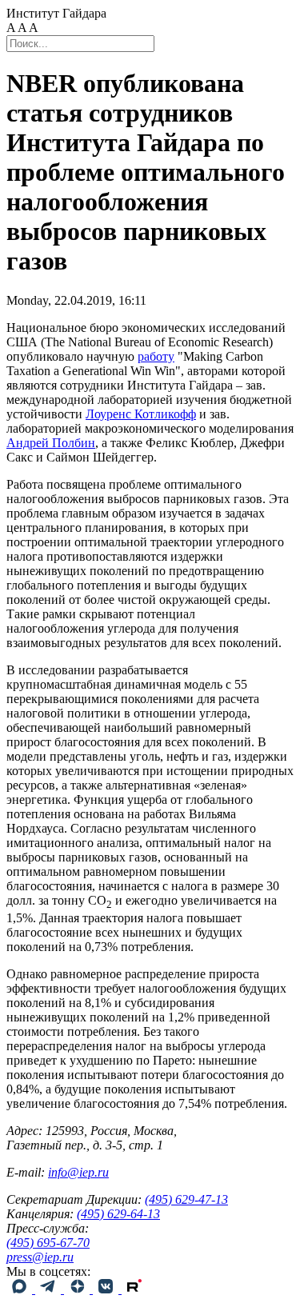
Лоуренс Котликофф (141, 414)
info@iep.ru (78, 1172)
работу (156, 356)
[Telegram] (49, 1289)
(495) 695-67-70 (48, 1242)
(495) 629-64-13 (118, 1214)
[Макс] (20, 1289)
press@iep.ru (40, 1257)
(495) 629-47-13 (186, 1199)
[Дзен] (78, 1289)
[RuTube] (134, 1289)
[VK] (107, 1289)
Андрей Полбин (50, 443)
